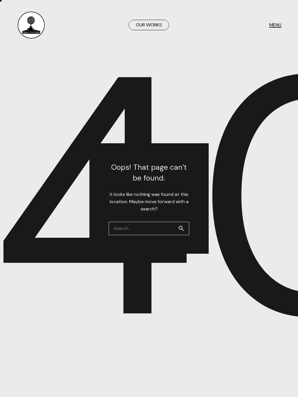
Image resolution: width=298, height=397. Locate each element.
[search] (183, 228)
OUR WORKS (149, 25)
